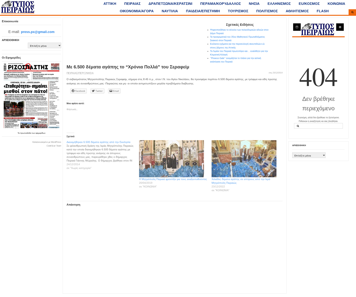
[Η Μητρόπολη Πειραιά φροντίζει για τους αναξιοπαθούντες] (173, 158)
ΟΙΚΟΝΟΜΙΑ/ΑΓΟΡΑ (137, 11)
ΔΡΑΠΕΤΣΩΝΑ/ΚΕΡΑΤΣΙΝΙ (170, 4)
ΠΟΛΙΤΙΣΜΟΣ (267, 11)
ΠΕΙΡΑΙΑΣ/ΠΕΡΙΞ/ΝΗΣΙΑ (80, 73)
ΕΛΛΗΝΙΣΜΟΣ (279, 4)
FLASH (323, 11)
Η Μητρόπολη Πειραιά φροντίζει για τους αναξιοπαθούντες (173, 179)
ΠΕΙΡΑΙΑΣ (132, 4)
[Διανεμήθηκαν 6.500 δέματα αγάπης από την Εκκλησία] (103, 155)
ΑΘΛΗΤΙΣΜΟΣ (297, 11)
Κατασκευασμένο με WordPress (46, 142)
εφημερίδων (40, 133)
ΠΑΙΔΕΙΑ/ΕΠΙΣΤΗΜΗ (203, 11)
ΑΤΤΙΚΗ (109, 4)
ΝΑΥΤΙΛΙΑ (170, 11)
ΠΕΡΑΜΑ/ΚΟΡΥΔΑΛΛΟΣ (220, 4)
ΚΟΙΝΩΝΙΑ (336, 4)
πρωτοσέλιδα (26, 133)
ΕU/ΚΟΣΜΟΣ (309, 4)
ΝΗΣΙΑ (254, 4)
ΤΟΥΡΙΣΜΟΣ (238, 11)
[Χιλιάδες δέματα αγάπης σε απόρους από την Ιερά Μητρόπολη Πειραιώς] (246, 158)
